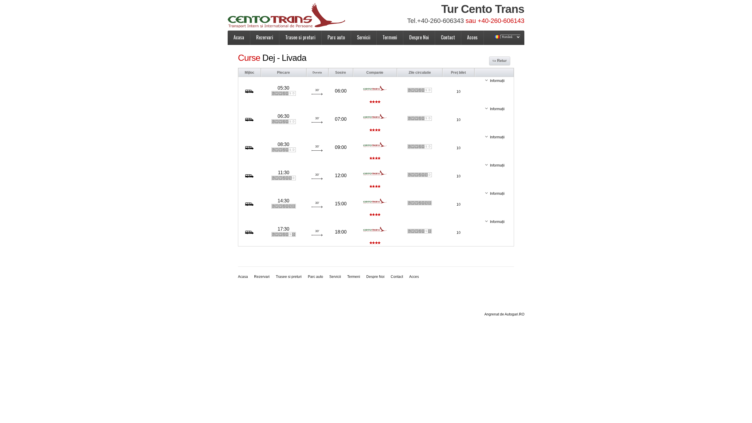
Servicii (363, 37)
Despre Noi (419, 37)
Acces (472, 37)
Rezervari (264, 37)
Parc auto (336, 37)
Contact (448, 37)
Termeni (389, 37)
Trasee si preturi (300, 37)
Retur (502, 60)
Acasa (239, 37)
